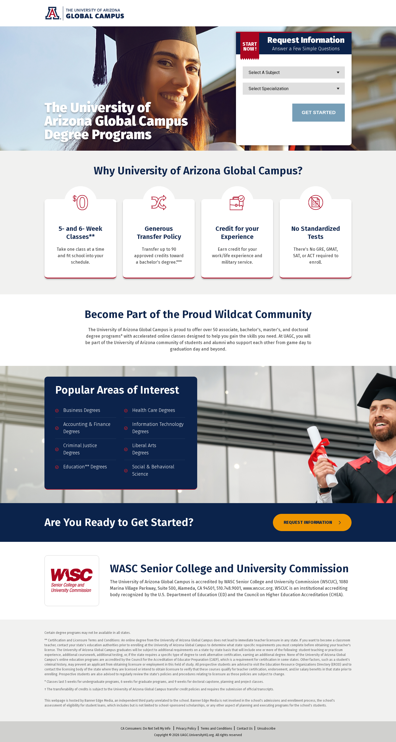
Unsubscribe (266, 728)
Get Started (319, 112)
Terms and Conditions (216, 728)
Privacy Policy (186, 728)
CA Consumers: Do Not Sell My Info (146, 728)
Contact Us (245, 728)
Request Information (308, 522)
